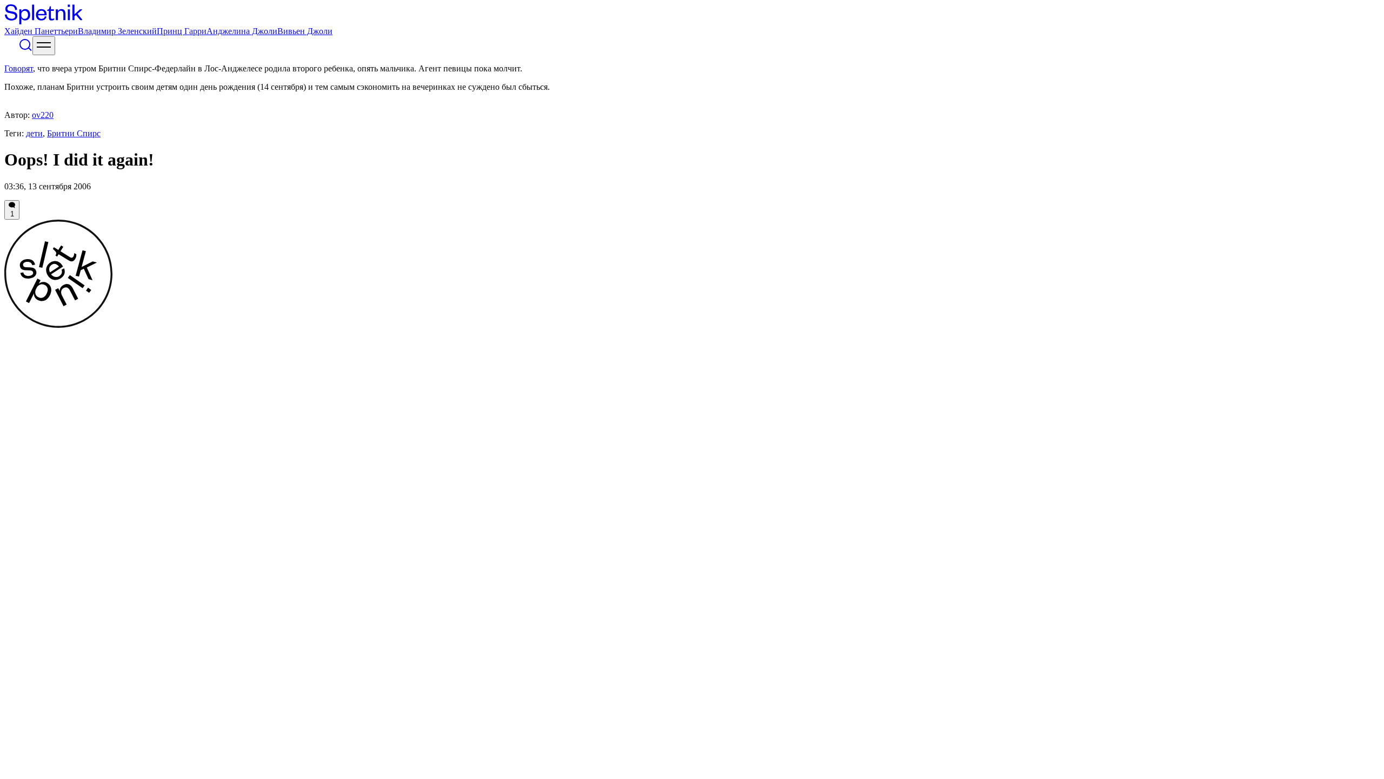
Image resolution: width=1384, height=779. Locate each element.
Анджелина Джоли (242, 31)
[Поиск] (25, 49)
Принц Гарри (182, 31)
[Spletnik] (692, 15)
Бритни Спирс (74, 133)
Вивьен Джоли (304, 31)
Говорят (18, 68)
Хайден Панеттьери (41, 31)
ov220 (43, 115)
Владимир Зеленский (117, 31)
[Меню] (43, 45)
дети (34, 133)
